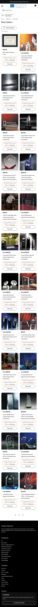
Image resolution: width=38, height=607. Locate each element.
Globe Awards (4, 552)
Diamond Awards (5, 550)
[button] (35, 6)
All (2, 541)
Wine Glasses (4, 560)
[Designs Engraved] (18, 6)
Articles (3, 570)
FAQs (2, 578)
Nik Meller (3, 574)
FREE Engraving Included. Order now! (19, 1)
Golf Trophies (4, 554)
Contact (3, 580)
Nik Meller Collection (6, 546)
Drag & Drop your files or (10, 59)
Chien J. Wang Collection (7, 545)
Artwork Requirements (7, 576)
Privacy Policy (4, 584)
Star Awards (4, 558)
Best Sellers (4, 543)
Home (2, 19)
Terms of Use (4, 582)
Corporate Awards (6, 548)
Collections (8, 19)
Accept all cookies (19, 603)
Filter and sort (10, 27)
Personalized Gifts (5, 556)
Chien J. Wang (4, 572)
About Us (3, 568)
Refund (3, 586)
